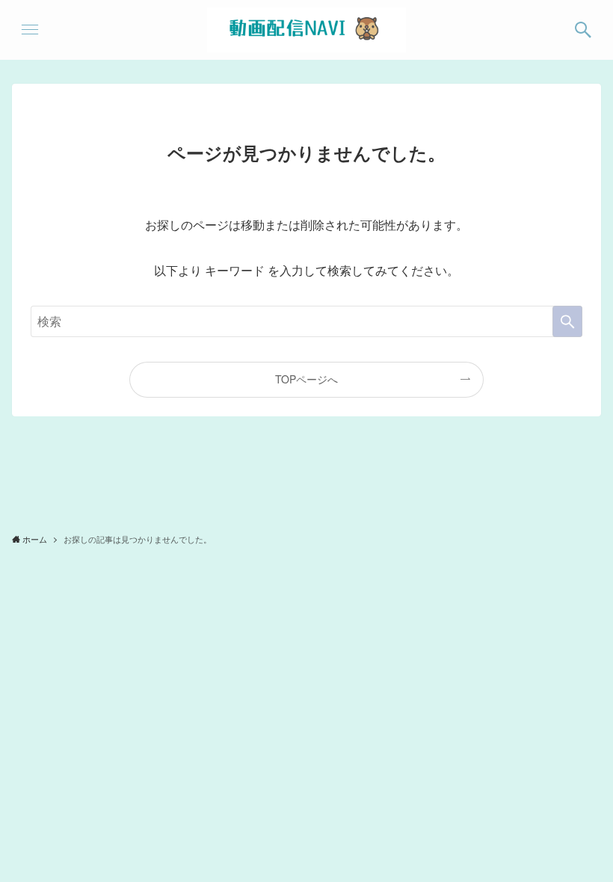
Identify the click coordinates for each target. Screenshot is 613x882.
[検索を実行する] (567, 321)
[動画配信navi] (306, 30)
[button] (583, 30)
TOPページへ (306, 378)
